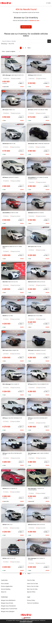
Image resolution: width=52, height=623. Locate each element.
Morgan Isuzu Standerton (8, 606)
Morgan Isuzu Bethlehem (8, 600)
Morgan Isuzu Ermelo (7, 603)
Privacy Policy (31, 600)
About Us (3, 592)
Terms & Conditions (33, 603)
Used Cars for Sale (32, 583)
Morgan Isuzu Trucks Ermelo (9, 608)
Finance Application (7, 586)
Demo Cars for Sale (32, 586)
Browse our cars (26, 27)
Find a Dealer (5, 583)
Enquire (22, 86)
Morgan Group (26, 620)
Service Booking (5, 589)
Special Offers (31, 592)
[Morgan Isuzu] (6, 3)
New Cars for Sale (32, 589)
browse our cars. (34, 20)
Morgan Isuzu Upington (7, 611)
